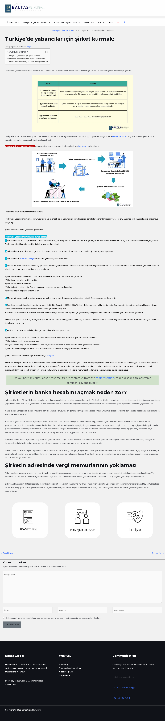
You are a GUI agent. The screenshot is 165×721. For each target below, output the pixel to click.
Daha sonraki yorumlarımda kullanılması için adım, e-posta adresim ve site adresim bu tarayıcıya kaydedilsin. (53, 618)
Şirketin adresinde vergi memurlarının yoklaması (28, 61)
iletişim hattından (119, 136)
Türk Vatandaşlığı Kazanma (65, 22)
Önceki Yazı (6, 553)
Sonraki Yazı (158, 553)
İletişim (100, 22)
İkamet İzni (12, 22)
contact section (105, 378)
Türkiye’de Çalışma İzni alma (35, 22)
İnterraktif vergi (26, 258)
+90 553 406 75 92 (121, 697)
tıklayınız (50, 355)
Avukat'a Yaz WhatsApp (124, 687)
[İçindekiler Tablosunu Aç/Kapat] (45, 52)
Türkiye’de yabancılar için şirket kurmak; (24, 55)
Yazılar (110, 22)
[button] (18, 22)
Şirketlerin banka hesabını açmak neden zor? (26, 58)
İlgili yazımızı (83, 146)
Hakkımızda (89, 22)
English (29, 46)
